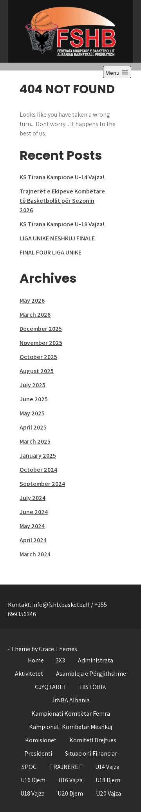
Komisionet (40, 740)
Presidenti (38, 753)
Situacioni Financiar (91, 753)
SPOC (29, 767)
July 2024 (32, 498)
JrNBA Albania (71, 700)
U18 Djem (108, 780)
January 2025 (38, 455)
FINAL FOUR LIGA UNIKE (50, 252)
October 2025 (38, 357)
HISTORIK (93, 687)
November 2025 (41, 343)
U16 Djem (33, 780)
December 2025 (41, 329)
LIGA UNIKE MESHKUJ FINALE (57, 238)
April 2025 (33, 427)
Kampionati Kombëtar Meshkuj (70, 727)
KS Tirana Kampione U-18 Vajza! (62, 224)
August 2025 (37, 371)
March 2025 (35, 441)
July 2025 (32, 385)
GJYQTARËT (51, 687)
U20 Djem (70, 793)
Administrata (95, 660)
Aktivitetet (29, 673)
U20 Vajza (108, 793)
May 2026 (32, 300)
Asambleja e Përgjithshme (91, 673)
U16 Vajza (70, 780)
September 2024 (42, 484)
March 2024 (35, 554)
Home (36, 660)
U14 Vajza (107, 767)
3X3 (60, 660)
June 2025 (34, 399)
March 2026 (35, 314)
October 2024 (38, 470)
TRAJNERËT (65, 767)
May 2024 (32, 526)
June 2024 (34, 512)
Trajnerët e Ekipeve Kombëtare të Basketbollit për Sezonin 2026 (62, 200)
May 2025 (32, 413)
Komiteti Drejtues (92, 740)
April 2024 (33, 540)
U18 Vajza (32, 793)
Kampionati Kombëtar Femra (70, 713)
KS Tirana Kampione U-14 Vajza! (62, 177)
